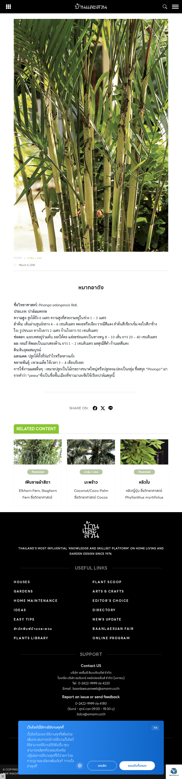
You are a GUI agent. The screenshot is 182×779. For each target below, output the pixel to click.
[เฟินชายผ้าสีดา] (38, 452)
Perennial (38, 472)
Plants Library (31, 638)
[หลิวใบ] (144, 452)
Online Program (111, 638)
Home (18, 258)
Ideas (20, 610)
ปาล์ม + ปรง (35, 258)
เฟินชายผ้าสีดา (37, 482)
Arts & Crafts (108, 591)
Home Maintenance (36, 600)
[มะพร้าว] (91, 452)
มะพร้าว (91, 482)
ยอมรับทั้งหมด (137, 765)
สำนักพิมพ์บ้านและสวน (33, 628)
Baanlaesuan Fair (113, 628)
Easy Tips (24, 619)
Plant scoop (107, 582)
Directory (104, 610)
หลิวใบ (144, 482)
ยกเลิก (102, 765)
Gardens (23, 591)
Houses (22, 582)
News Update (107, 619)
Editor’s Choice (111, 600)
